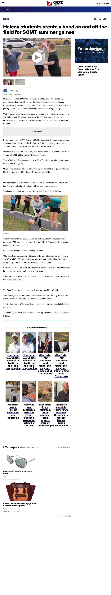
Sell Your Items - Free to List (29, 447)
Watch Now (102, 3)
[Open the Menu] (3, 3)
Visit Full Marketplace (64, 447)
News (6, 19)
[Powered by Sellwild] (68, 516)
